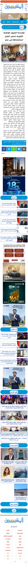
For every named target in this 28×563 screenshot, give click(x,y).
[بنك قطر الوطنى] (14, 378)
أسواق (8, 22)
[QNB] (14, 315)
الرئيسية (20, 530)
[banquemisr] (14, 253)
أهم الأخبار (14, 392)
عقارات (20, 539)
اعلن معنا (20, 550)
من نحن (8, 547)
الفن (20, 545)
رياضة (20, 542)
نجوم (4, 22)
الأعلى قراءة (14, 445)
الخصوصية (8, 550)
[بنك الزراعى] (14, 293)
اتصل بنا (20, 553)
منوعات (8, 545)
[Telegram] (19, 149)
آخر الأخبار (14, 329)
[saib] (14, 166)
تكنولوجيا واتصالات (8, 536)
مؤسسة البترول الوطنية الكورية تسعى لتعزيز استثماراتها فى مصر (15, 142)
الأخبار (22, 22)
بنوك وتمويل (15, 22)
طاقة (8, 542)
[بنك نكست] (14, 185)
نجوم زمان (8, 539)
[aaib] (14, 16)
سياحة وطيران (20, 547)
